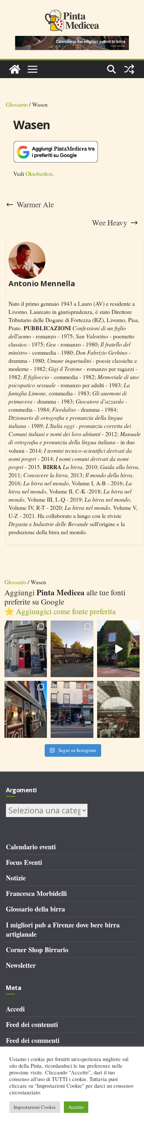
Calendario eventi (31, 847)
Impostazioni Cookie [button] (35, 1107)
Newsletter (21, 965)
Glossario (17, 104)
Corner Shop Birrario (37, 949)
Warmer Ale (35, 204)
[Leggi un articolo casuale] (129, 69)
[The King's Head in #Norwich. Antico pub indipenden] (25, 709)
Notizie (16, 878)
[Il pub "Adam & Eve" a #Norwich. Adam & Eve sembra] (72, 649)
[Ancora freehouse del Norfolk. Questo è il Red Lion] (25, 649)
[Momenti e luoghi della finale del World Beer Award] (118, 649)
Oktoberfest (38, 173)
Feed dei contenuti (32, 1024)
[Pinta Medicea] (15, 69)
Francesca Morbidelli (36, 893)
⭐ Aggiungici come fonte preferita (60, 611)
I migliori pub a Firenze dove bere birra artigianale (63, 929)
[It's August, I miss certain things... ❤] (118, 709)
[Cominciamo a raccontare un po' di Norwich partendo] (72, 709)
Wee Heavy (109, 222)
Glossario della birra (35, 909)
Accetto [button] (76, 1107)
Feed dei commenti (32, 1040)
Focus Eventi (24, 862)
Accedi (15, 1009)
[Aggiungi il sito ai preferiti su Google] (55, 152)
